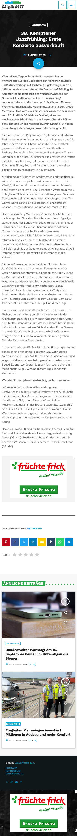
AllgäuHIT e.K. (25, 763)
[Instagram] (16, 782)
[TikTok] (11, 782)
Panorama (38, 24)
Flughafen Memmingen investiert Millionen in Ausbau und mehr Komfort (38, 732)
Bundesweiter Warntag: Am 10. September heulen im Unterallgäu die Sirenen (37, 654)
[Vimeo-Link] (13, 5)
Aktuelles (13, 643)
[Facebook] (21, 782)
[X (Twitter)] (7, 782)
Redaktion (34, 528)
